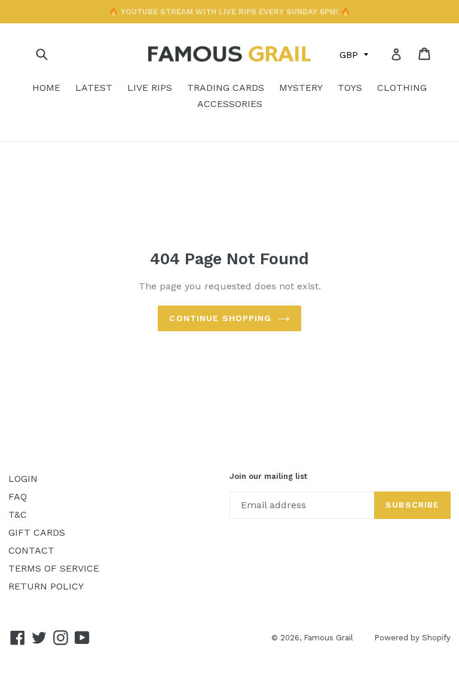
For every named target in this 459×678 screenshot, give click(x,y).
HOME (46, 87)
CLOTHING (402, 87)
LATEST (93, 87)
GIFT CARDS (36, 532)
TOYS (350, 87)
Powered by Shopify (412, 637)
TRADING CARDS (225, 87)
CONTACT (31, 550)
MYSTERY (301, 87)
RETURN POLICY (46, 586)
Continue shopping (220, 318)
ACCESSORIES (229, 103)
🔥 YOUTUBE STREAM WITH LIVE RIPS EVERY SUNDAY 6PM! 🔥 (229, 11)
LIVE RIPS (149, 87)
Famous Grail (328, 637)
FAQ (17, 496)
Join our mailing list (268, 476)
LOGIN (23, 478)
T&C (17, 514)
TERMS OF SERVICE (53, 568)
